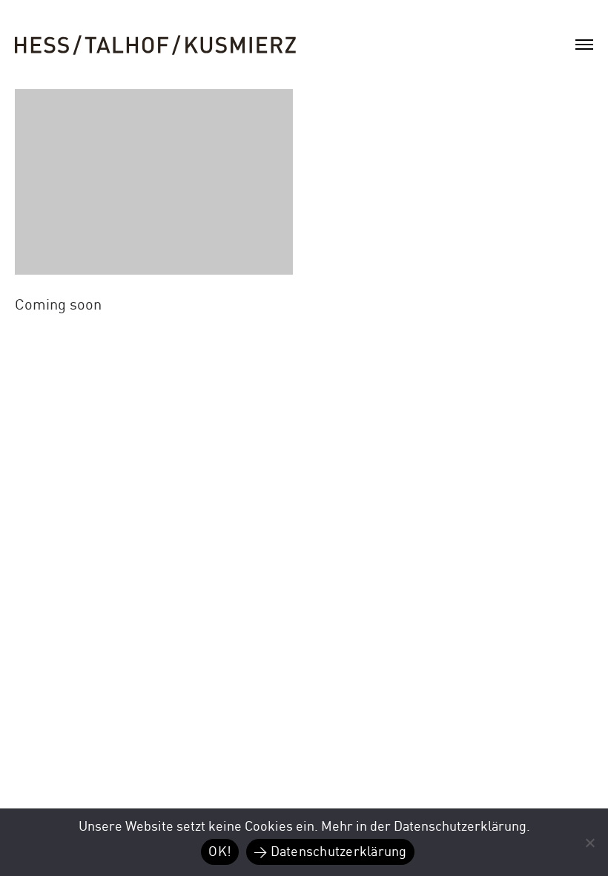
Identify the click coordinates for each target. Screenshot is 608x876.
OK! (219, 852)
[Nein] (589, 842)
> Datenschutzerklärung (330, 852)
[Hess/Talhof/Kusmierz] (156, 45)
